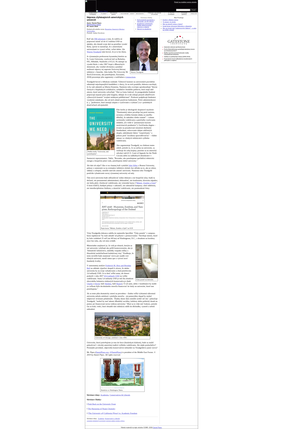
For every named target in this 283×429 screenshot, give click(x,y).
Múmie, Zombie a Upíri (146, 183)
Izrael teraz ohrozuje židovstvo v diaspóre (177, 26)
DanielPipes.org (102, 352)
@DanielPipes (115, 352)
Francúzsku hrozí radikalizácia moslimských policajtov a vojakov (178, 59)
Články (104, 13)
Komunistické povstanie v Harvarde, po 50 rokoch (146, 20)
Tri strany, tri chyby (169, 22)
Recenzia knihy (113, 13)
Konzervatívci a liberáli (112, 418)
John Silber (133, 165)
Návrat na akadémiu (144, 29)
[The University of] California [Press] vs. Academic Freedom (112, 413)
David (97, 284)
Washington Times (94, 25)
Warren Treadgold (94, 52)
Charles (90, 284)
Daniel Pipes (157, 427)
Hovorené (125, 13)
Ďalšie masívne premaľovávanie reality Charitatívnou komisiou (176, 53)
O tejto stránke (171, 13)
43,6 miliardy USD (111, 276)
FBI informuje (100, 39)
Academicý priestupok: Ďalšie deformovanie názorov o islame (145, 25)
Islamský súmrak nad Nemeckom (174, 47)
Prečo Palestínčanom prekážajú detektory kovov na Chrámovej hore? (179, 50)
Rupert (119, 284)
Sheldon (108, 284)
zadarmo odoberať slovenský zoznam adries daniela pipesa (106, 421)
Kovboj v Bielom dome (170, 20)
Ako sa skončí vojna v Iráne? (173, 24)
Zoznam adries (184, 13)
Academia (104, 395)
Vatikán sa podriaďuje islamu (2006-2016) (177, 56)
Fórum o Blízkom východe (154, 13)
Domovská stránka (93, 13)
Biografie (140, 13)
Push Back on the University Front (102, 404)
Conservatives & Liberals (120, 395)
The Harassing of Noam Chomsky (101, 409)
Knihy (132, 13)
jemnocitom (130, 77)
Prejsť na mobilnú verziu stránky (185, 2)
